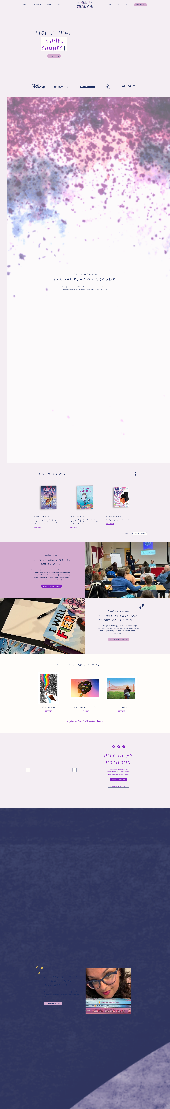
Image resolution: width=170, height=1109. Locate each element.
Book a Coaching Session (118, 639)
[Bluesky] (118, 5)
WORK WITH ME (140, 4)
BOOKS (25, 4)
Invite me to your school (51, 586)
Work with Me (54, 56)
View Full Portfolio (118, 779)
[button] (28, 770)
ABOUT (49, 4)
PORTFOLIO (37, 4)
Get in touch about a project (118, 786)
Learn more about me (53, 1003)
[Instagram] (110, 5)
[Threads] (127, 5)
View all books (140, 533)
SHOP (59, 4)
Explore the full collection (84, 720)
